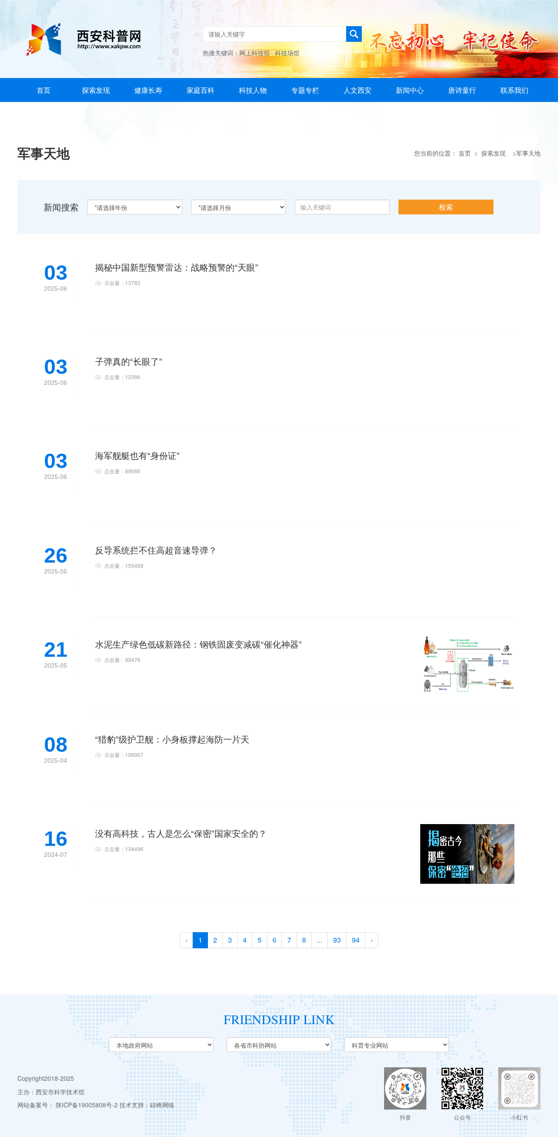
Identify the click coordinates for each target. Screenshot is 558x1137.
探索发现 (96, 90)
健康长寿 (148, 90)
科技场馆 (287, 52)
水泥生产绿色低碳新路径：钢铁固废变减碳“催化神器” (198, 644)
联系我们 (514, 90)
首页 (44, 90)
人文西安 (357, 90)
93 (337, 940)
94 (356, 940)
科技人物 (253, 90)
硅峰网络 (162, 1104)
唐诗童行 (462, 90)
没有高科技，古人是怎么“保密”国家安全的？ (181, 833)
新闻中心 (410, 90)
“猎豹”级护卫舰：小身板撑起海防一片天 (172, 739)
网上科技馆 (254, 52)
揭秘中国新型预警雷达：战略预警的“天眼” (176, 267)
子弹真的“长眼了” (128, 361)
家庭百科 (200, 90)
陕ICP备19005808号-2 (86, 1104)
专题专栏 (305, 90)
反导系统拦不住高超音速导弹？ (156, 549)
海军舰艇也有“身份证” (137, 455)
